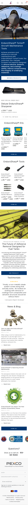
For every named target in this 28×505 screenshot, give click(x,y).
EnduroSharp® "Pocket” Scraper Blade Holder (6, 175)
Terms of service (9, 499)
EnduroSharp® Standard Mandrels (6, 193)
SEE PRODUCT (14, 273)
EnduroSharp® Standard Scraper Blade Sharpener (19, 194)
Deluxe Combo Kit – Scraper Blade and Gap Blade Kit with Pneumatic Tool (6, 141)
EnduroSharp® (11, 495)
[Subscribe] (26, 481)
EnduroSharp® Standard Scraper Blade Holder (19, 175)
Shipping (3, 112)
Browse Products (14, 78)
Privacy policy (19, 497)
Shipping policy (20, 499)
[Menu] (2, 2)
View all (14, 154)
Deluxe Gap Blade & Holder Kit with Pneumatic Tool (18, 139)
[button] (18, 2)
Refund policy (10, 497)
